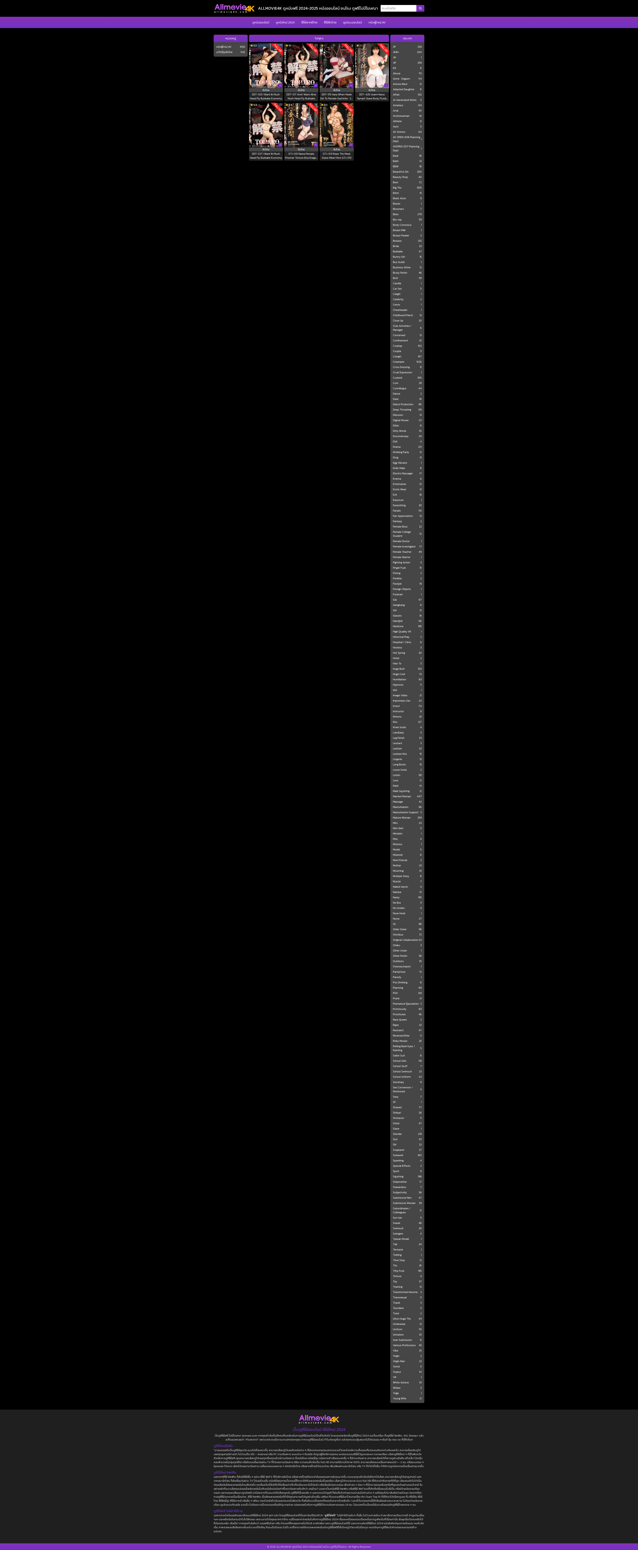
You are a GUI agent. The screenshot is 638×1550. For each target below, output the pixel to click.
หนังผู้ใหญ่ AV (377, 22)
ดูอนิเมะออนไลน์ (352, 22)
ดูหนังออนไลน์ (260, 22)
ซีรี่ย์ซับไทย (330, 22)
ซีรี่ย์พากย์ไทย (309, 22)
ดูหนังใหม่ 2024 (285, 22)
